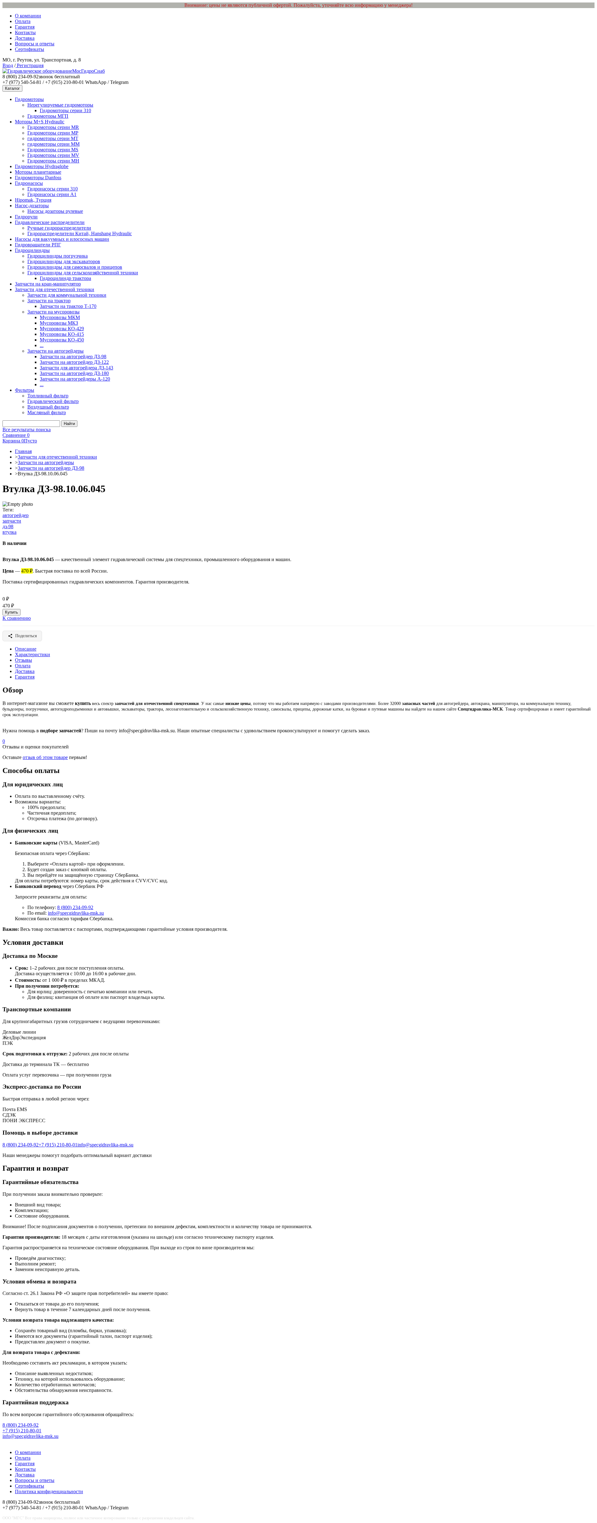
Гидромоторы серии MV (53, 155)
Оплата (22, 21)
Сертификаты (29, 49)
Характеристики (32, 654)
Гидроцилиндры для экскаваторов (63, 261)
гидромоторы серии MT (52, 138)
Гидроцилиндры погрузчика (57, 255)
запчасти (11, 521)
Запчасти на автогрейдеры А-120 (75, 379)
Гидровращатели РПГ (38, 244)
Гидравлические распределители (50, 222)
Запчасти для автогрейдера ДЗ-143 (76, 367)
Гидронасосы (29, 183)
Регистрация (30, 65)
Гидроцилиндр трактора (65, 278)
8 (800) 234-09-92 (75, 907)
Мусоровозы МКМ (60, 317)
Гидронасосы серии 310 (52, 188)
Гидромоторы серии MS (52, 149)
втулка (9, 532)
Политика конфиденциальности (49, 1491)
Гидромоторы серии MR (53, 127)
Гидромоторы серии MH (53, 160)
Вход (7, 65)
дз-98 (7, 526)
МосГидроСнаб (88, 71)
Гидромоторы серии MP (52, 132)
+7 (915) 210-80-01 (58, 1144)
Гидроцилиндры (32, 250)
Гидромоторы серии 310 (65, 110)
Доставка (25, 38)
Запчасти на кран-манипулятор (48, 283)
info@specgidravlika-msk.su (76, 913)
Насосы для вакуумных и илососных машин (62, 239)
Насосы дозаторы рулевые (55, 211)
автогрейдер (15, 515)
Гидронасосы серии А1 (51, 194)
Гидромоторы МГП (47, 116)
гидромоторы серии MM (53, 144)
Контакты (25, 32)
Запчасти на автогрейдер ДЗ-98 (73, 356)
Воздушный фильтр (48, 406)
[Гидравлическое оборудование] (37, 71)
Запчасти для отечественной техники (54, 289)
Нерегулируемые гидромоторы (60, 104)
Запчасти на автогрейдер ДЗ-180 (74, 373)
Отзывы (23, 660)
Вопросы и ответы (34, 43)
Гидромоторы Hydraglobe (41, 166)
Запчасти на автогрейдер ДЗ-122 (74, 362)
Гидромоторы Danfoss (38, 177)
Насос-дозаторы (32, 205)
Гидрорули (26, 216)
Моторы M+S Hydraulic (39, 121)
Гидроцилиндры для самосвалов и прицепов (74, 267)
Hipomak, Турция (33, 200)
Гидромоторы (29, 99)
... (42, 345)
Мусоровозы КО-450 (62, 339)
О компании (28, 15)
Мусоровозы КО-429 (62, 328)
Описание (25, 649)
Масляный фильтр (46, 412)
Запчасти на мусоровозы (53, 311)
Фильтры (24, 390)
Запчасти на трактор (49, 300)
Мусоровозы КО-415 (62, 334)
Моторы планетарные (38, 172)
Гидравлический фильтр (53, 401)
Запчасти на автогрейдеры (55, 351)
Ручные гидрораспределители (59, 228)
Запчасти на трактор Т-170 (68, 306)
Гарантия (25, 27)
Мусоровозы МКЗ (59, 323)
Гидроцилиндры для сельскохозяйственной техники (82, 272)
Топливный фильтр (47, 395)
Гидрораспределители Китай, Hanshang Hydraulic (79, 233)
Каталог (12, 88)
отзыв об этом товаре (45, 757)
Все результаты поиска (26, 429)
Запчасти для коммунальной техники (66, 295)
